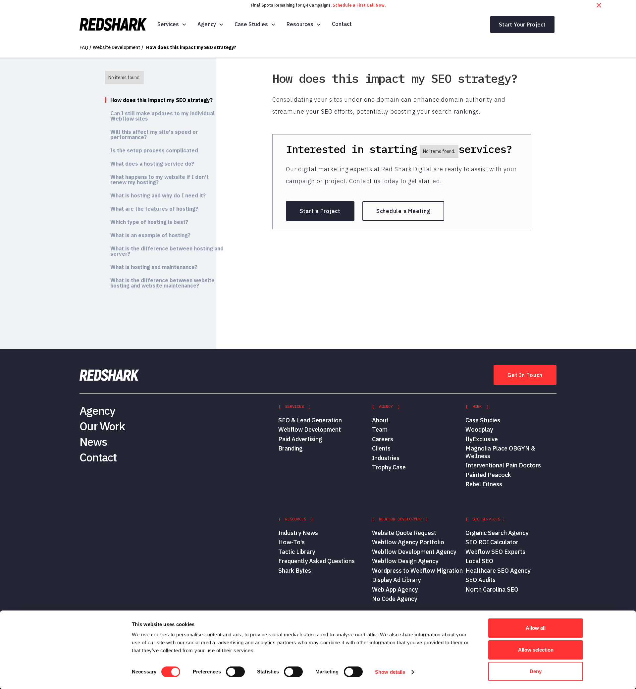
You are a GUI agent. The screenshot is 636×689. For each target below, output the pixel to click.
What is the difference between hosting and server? (167, 251)
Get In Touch (525, 375)
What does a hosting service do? (152, 163)
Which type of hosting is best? (149, 222)
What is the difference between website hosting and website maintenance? (162, 283)
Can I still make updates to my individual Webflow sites (162, 116)
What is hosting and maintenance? (153, 267)
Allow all (536, 628)
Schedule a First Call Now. (359, 5)
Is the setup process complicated (154, 150)
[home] (113, 24)
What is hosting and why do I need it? (158, 195)
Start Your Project (522, 24)
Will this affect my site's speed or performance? (154, 134)
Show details (390, 672)
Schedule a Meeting (403, 211)
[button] (172, 24)
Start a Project (320, 211)
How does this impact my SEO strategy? (191, 47)
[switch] (235, 671)
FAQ (84, 47)
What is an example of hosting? (150, 235)
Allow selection (536, 650)
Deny (536, 671)
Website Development (116, 47)
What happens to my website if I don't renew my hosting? (159, 179)
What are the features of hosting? (154, 208)
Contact (342, 24)
